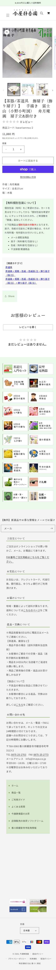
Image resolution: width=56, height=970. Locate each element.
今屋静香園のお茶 (21, 813)
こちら (19, 704)
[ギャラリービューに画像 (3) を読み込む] (42, 89)
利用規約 (33, 958)
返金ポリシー (37, 954)
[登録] (51, 528)
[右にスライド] (52, 90)
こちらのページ (31, 610)
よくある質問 (18, 806)
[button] (8, 15)
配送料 (8, 138)
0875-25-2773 (41, 754)
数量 (4, 143)
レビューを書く (28, 327)
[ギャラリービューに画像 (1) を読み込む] (14, 89)
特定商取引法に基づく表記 (30, 963)
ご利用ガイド (18, 799)
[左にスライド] (3, 90)
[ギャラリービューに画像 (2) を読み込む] (28, 89)
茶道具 (8, 267)
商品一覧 (16, 792)
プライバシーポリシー (17, 958)
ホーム (15, 785)
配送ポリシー (46, 958)
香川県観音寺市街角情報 (24, 827)
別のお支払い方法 (28, 176)
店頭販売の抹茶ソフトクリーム (27, 820)
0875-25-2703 (18, 754)
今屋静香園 (24, 954)
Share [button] (11, 296)
